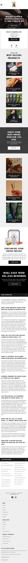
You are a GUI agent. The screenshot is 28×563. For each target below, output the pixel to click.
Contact (4, 524)
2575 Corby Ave (18, 473)
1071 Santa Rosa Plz (6, 473)
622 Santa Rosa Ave (5, 486)
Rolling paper (4, 312)
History (4, 522)
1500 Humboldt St (18, 465)
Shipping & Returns (6, 536)
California (14, 493)
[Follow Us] (12, 498)
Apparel (4, 516)
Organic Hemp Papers (17, 321)
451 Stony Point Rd (5, 469)
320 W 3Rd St (4, 471)
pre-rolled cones (20, 341)
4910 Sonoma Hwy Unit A (20, 469)
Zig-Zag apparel (17, 385)
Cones (3, 507)
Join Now (15, 284)
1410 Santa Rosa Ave (6, 482)
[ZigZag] (14, 4)
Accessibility (5, 543)
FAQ (3, 529)
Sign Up (14, 148)
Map (12, 47)
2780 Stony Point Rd (19, 467)
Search (16, 47)
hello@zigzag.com (5, 557)
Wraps (3, 510)
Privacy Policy (5, 539)
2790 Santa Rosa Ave (19, 471)
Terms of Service (6, 541)
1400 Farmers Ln (18, 484)
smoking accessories (6, 403)
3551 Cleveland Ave (19, 480)
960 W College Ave (18, 482)
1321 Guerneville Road (19, 477)
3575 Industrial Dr (18, 475)
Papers (4, 505)
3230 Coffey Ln (4, 463)
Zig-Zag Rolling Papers (7, 548)
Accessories (5, 514)
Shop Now (14, 25)
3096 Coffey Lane (5, 484)
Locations (8, 493)
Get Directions (14, 36)
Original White (22, 320)
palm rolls (3, 369)
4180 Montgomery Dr (6, 480)
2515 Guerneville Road (19, 463)
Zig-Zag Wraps (5, 531)
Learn (3, 526)
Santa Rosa (19, 493)
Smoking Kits (5, 512)
